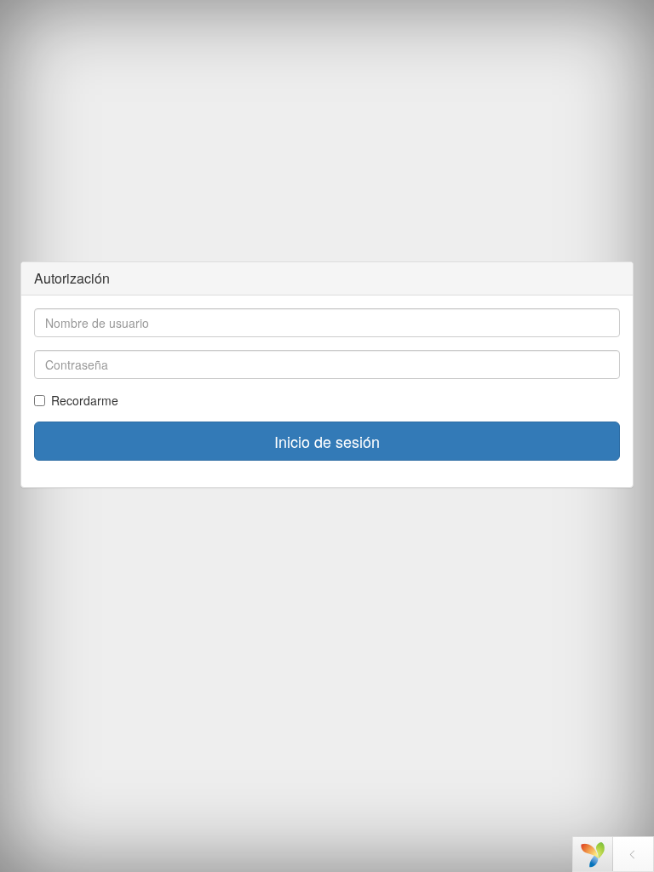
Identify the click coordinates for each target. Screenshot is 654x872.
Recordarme (84, 400)
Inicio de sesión (327, 441)
